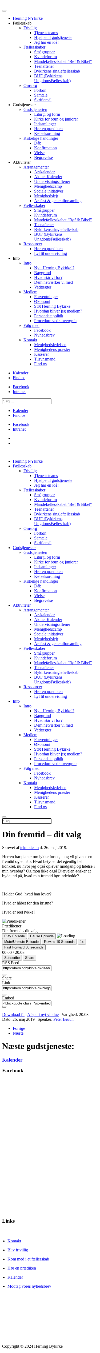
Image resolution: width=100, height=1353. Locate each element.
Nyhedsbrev (44, 335)
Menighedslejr (46, 196)
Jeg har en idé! (46, 42)
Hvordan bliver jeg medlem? (58, 311)
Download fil (13, 1014)
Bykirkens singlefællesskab (57, 71)
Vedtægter (42, 287)
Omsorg (30, 85)
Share (29, 958)
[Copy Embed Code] (4, 1007)
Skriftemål (42, 100)
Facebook (42, 330)
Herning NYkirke (28, 18)
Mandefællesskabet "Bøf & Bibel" (63, 61)
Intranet (19, 391)
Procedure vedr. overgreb (55, 320)
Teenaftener (44, 66)
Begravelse (43, 157)
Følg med (31, 325)
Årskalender (44, 172)
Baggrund (42, 272)
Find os (40, 364)
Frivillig (30, 28)
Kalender (20, 373)
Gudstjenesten (35, 109)
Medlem (30, 292)
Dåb (37, 143)
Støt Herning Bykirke (52, 306)
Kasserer (41, 354)
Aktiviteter (22, 605)
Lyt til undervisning (50, 253)
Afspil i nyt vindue (43, 1014)
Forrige (19, 1028)
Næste (18, 1033)
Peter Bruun (63, 1019)
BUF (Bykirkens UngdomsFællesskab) (52, 78)
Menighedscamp (48, 186)
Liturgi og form (47, 114)
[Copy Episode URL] (4, 994)
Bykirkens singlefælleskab (56, 229)
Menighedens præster (52, 349)
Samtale (40, 95)
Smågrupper (44, 52)
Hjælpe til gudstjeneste (53, 37)
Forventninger (46, 296)
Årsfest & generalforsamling (58, 200)
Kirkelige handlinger (40, 138)
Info (16, 701)
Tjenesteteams (46, 32)
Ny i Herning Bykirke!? (54, 268)
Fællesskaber (34, 47)
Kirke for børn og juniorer (56, 119)
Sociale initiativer (48, 191)
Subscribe (12, 958)
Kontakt (30, 340)
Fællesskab (22, 466)
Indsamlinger (45, 124)
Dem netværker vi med (53, 282)
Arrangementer (36, 167)
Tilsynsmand (44, 359)
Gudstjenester (24, 547)
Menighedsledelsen (50, 344)
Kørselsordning (47, 133)
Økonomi (42, 301)
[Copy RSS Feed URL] (4, 974)
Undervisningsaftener (52, 181)
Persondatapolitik (48, 316)
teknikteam (29, 847)
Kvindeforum (45, 56)
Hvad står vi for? (48, 277)
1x (82, 942)
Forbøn (40, 90)
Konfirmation (45, 148)
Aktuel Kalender (48, 176)
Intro (27, 263)
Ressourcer (32, 244)
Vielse (39, 152)
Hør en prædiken (48, 128)
